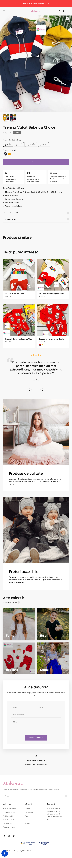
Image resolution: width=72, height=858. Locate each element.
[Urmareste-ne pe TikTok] (14, 835)
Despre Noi (29, 812)
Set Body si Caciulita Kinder (14, 294)
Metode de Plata (9, 820)
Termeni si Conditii (9, 809)
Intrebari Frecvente (31, 820)
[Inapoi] (15, 3)
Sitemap (27, 823)
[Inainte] (56, 3)
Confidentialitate (9, 812)
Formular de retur (9, 827)
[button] (4, 853)
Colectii (27, 809)
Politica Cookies (8, 816)
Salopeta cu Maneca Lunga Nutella (51, 339)
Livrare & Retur (8, 823)
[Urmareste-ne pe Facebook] (4, 835)
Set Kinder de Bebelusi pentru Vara (51, 294)
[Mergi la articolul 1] (6, 118)
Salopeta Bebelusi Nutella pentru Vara (18, 339)
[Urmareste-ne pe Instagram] (9, 835)
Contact (27, 816)
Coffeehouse (32, 851)
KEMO (24, 851)
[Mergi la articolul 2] (13, 118)
